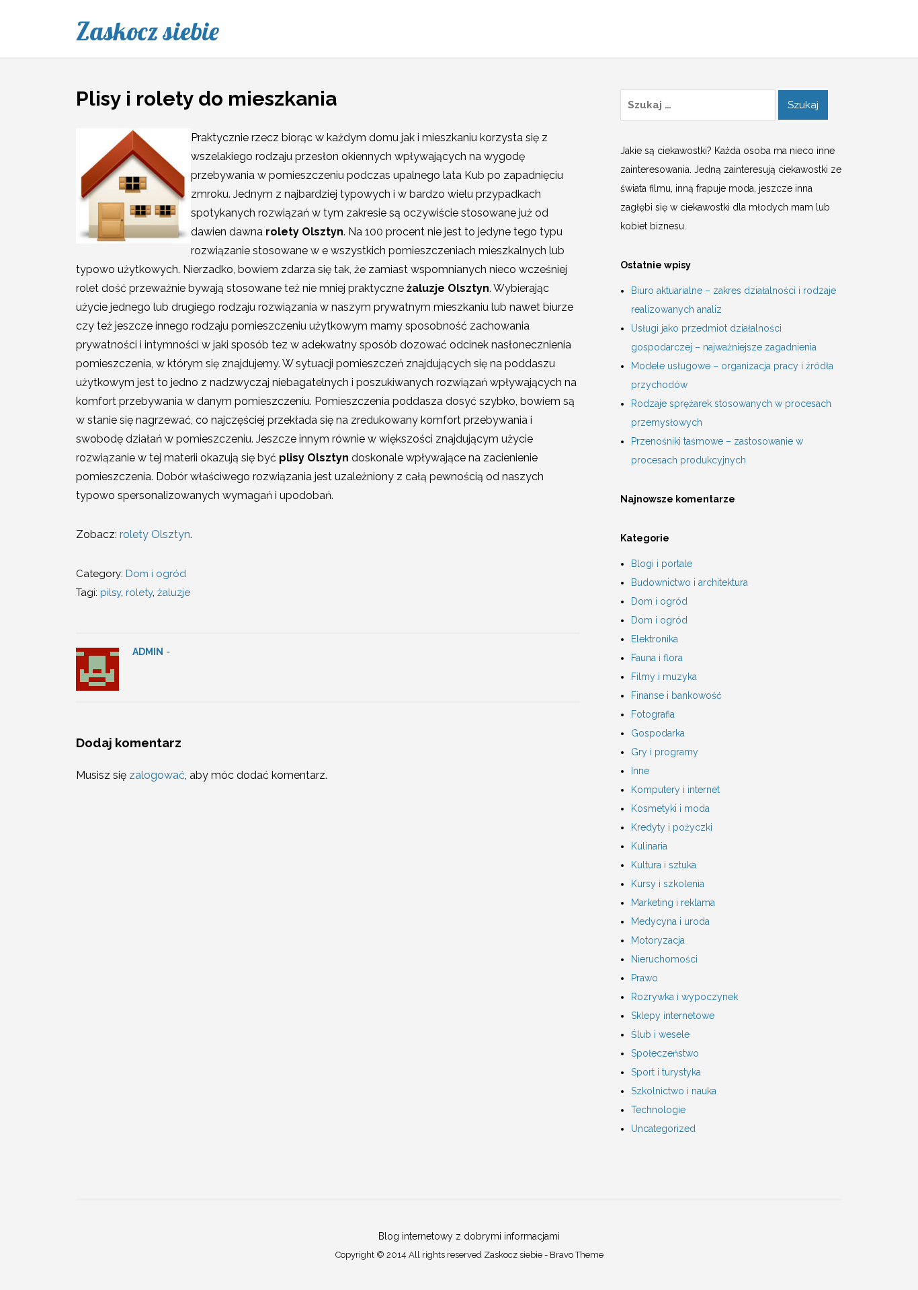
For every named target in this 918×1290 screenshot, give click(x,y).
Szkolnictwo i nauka (673, 1091)
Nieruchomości (664, 959)
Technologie (658, 1109)
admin (147, 651)
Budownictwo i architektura (689, 582)
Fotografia (653, 714)
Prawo (644, 978)
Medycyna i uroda (670, 921)
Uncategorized (663, 1128)
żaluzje (173, 592)
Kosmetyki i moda (670, 808)
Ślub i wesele (660, 1034)
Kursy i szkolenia (667, 883)
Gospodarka (658, 733)
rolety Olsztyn (155, 534)
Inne (640, 770)
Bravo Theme (576, 1255)
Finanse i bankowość (676, 695)
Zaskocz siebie (147, 31)
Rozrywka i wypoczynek (684, 996)
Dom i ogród (156, 574)
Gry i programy (664, 752)
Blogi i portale (661, 563)
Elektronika (654, 639)
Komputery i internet (675, 789)
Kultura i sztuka (663, 865)
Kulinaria (649, 846)
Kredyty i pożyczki (671, 827)
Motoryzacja (658, 940)
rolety (139, 592)
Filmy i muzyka (664, 676)
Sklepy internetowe (672, 1015)
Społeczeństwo (665, 1053)
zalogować (157, 775)
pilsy (110, 592)
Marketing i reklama (673, 902)
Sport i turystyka (666, 1072)
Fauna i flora (657, 657)
